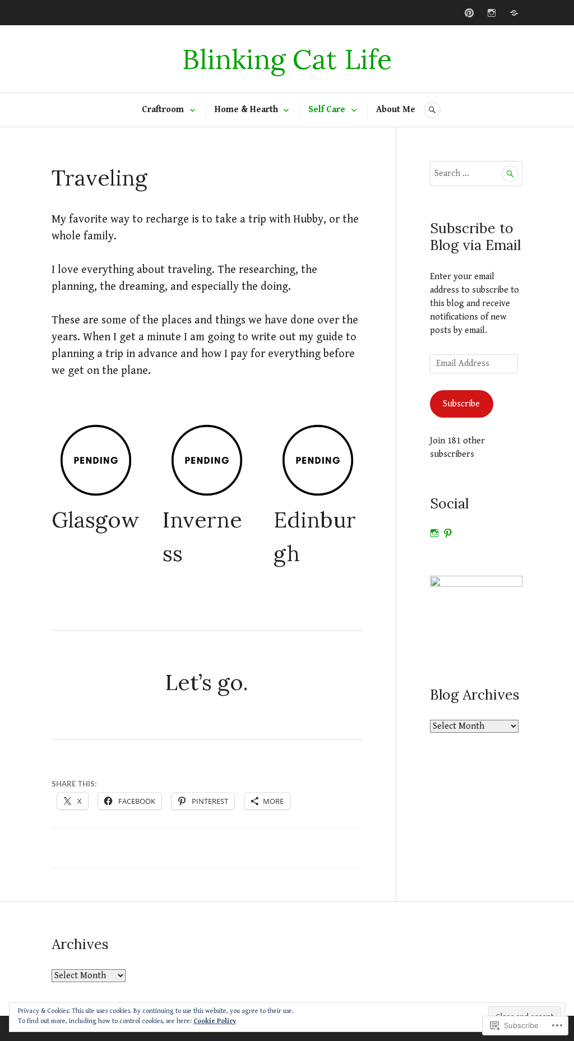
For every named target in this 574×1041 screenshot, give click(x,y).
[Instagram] (491, 12)
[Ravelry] (514, 12)
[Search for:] (476, 173)
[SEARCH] (432, 109)
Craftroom (163, 109)
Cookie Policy (214, 1021)
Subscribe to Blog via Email (475, 236)
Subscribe (461, 404)
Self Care (326, 109)
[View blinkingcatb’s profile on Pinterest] (447, 533)
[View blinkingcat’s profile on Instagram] (434, 533)
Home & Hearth (246, 109)
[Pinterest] (469, 12)
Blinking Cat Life (287, 58)
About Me (395, 109)
